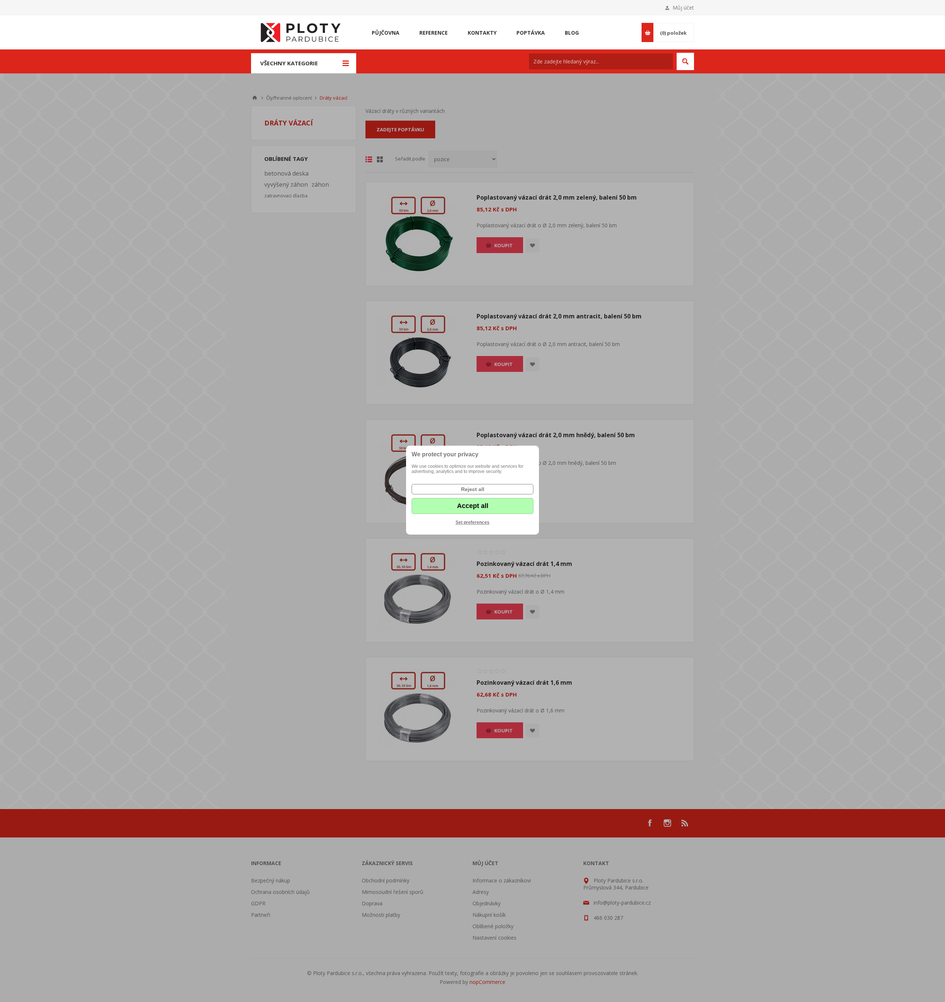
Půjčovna (385, 32)
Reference (433, 32)
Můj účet (683, 7)
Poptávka (530, 32)
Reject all (472, 489)
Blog (572, 32)
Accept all (472, 505)
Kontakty (482, 32)
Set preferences (472, 522)
